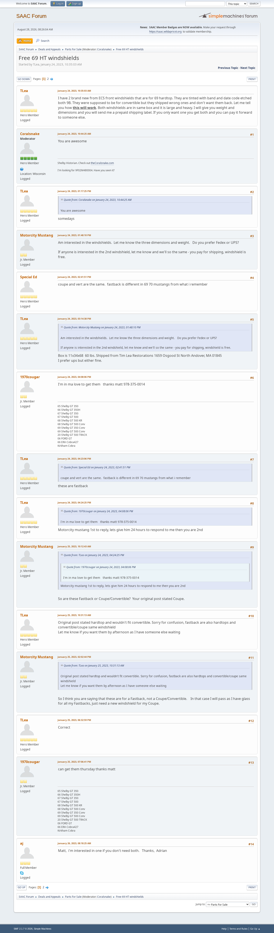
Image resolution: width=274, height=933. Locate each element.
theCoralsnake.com (102, 163)
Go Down (24, 79)
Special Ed (28, 277)
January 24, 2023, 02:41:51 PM (74, 276)
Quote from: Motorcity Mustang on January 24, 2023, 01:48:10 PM (102, 327)
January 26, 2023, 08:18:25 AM (74, 843)
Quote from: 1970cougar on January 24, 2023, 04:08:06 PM (98, 511)
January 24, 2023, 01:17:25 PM (74, 191)
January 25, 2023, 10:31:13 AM (74, 615)
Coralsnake (104, 49)
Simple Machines (42, 928)
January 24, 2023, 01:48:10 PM (74, 235)
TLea (24, 90)
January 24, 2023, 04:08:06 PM (74, 376)
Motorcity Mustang (36, 235)
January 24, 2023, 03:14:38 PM (74, 318)
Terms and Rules (238, 928)
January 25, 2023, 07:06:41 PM (74, 761)
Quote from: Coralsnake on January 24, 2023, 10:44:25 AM (97, 200)
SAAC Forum (31, 16)
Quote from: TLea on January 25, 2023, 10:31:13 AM (94, 665)
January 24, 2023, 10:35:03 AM (74, 90)
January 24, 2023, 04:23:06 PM (74, 458)
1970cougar (30, 377)
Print (252, 79)
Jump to (200, 904)
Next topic (247, 68)
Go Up (21, 887)
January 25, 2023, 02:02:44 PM (74, 656)
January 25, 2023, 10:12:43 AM (74, 546)
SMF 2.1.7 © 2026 (23, 928)
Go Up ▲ (255, 928)
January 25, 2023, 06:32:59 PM (74, 720)
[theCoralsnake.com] (22, 169)
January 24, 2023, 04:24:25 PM (74, 502)
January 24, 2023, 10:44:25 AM (74, 133)
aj (21, 843)
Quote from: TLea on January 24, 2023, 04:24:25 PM (94, 555)
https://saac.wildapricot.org (165, 31)
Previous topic (228, 68)
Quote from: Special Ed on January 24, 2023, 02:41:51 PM (97, 467)
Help (224, 928)
